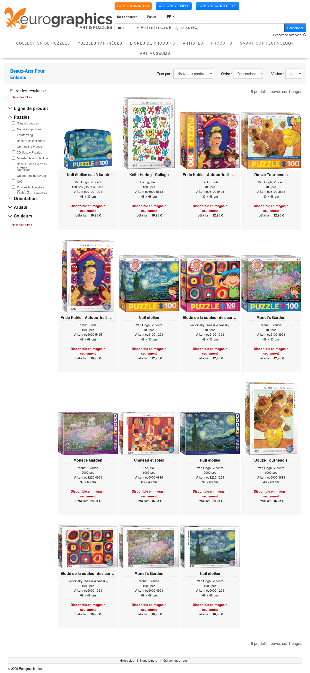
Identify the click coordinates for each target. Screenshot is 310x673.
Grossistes (127, 660)
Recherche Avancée (287, 34)
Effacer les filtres (21, 97)
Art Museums (155, 53)
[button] (130, 16)
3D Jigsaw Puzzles (29, 152)
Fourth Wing (25, 135)
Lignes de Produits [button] (152, 43)
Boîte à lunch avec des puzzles (32, 164)
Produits (223, 43)
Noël (20, 181)
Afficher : (277, 73)
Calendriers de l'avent (31, 176)
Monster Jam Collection (32, 158)
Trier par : (164, 73)
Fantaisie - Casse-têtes (32, 193)
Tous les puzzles (28, 123)
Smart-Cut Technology (267, 43)
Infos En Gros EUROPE (173, 6)
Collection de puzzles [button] (43, 43)
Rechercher (295, 27)
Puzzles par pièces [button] (100, 43)
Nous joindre (149, 660)
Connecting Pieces (29, 146)
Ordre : (226, 73)
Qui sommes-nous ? (176, 660)
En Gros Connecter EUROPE (217, 6)
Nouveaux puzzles (29, 129)
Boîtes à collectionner (31, 141)
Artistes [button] (193, 43)
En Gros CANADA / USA (133, 6)
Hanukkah (24, 170)
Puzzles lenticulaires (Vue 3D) (30, 187)
